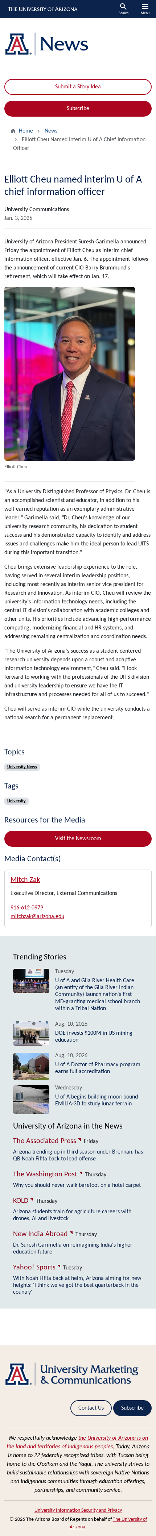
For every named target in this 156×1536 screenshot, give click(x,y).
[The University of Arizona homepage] (42, 9)
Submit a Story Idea (78, 87)
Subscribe (78, 109)
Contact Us (91, 1408)
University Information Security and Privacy (78, 1510)
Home (26, 131)
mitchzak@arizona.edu (37, 917)
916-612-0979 (27, 908)
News (51, 131)
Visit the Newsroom (78, 839)
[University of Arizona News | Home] (78, 44)
